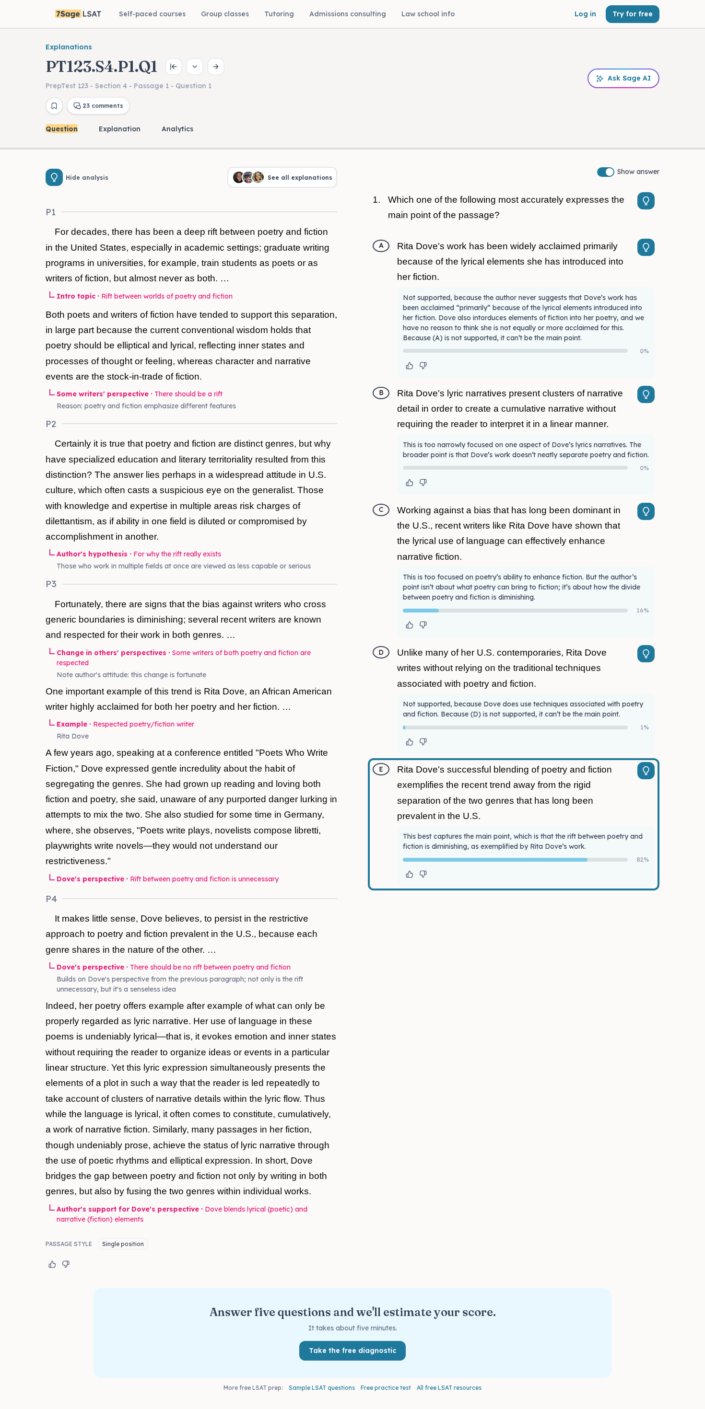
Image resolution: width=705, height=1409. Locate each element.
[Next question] (215, 66)
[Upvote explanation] (52, 1264)
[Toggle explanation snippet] (646, 200)
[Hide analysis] (54, 177)
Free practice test (386, 1387)
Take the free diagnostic (352, 1350)
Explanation (120, 129)
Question (62, 129)
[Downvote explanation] (65, 1264)
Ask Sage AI (629, 78)
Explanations (69, 47)
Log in (585, 14)
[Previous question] (173, 66)
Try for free (632, 14)
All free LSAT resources (449, 1387)
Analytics (177, 129)
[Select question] (194, 66)
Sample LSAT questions (322, 1387)
